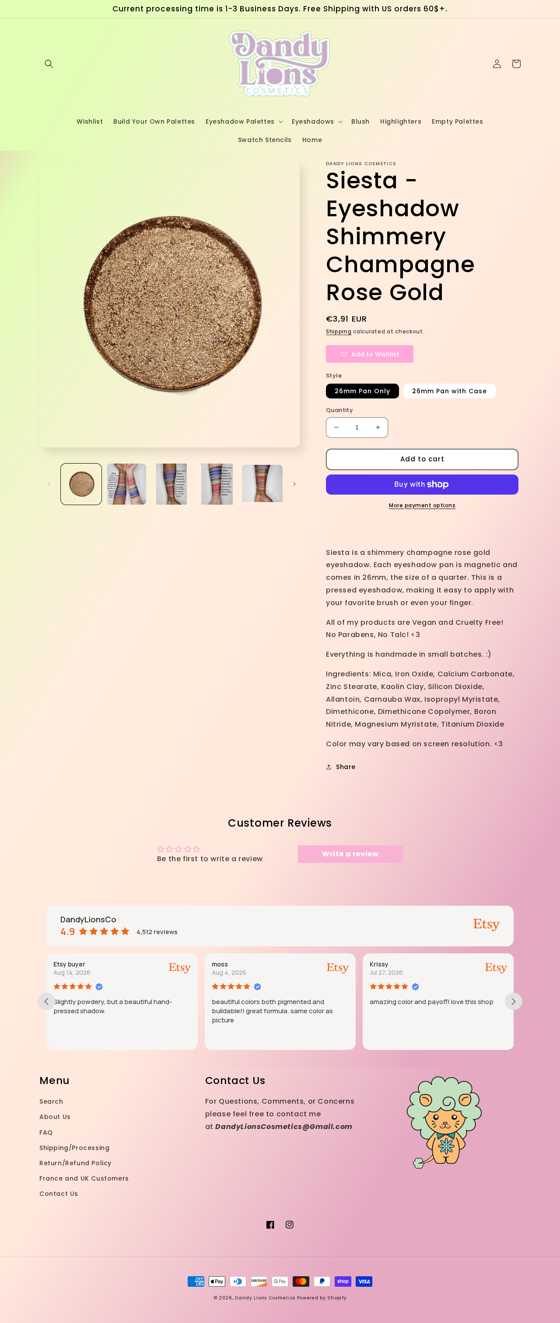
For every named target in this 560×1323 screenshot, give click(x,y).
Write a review (350, 854)
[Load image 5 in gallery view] (262, 484)
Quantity (339, 410)
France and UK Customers (84, 1178)
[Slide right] (294, 484)
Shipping (339, 331)
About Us (55, 1116)
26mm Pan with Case (449, 391)
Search (51, 1101)
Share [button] (346, 766)
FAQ (46, 1132)
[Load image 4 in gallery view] (216, 484)
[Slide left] (49, 484)
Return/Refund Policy (75, 1163)
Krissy (251, 964)
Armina (410, 964)
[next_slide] (513, 1001)
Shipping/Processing (74, 1147)
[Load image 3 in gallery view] (171, 484)
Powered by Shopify (322, 1298)
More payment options (422, 505)
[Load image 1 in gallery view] (81, 484)
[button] (49, 63)
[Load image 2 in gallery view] (126, 484)
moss (91, 964)
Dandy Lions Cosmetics (265, 1298)
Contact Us (58, 1193)
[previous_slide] (46, 1001)
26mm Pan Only (362, 391)
